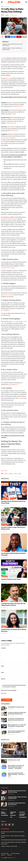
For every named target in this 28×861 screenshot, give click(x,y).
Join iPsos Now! (14, 130)
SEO (11, 817)
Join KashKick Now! (17, 106)
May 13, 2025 (11, 761)
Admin (7, 15)
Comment (4, 648)
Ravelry (3, 310)
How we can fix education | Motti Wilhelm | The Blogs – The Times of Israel (16, 774)
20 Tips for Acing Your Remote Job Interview (13, 754)
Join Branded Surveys (10, 123)
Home (2, 6)
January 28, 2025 (11, 715)
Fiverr (16, 384)
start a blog (9, 78)
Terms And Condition (15, 853)
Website (3, 679)
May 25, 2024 (11, 777)
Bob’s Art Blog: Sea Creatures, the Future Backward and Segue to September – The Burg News (16, 767)
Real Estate (13, 815)
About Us (3, 855)
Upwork (10, 384)
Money (15, 473)
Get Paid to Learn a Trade (14, 760)
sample (20, 398)
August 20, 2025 (11, 728)
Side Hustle (6, 6)
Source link (4, 470)
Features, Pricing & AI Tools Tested (11, 579)
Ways (20, 473)
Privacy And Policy (5, 853)
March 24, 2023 (11, 708)
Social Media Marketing (22, 814)
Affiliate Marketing (3, 813)
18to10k (14, 2)
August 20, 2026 (4, 557)
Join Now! (13, 114)
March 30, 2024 (5, 756)
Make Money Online (13, 813)
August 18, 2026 (4, 633)
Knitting (3, 58)
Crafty (6, 473)
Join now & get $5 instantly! (8, 138)
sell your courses (7, 294)
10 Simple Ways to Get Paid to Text (16, 707)
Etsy (9, 310)
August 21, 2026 (4, 505)
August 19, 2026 (4, 581)
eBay (2, 327)
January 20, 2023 (11, 734)
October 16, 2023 (14, 15)
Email (3, 672)
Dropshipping (4, 815)
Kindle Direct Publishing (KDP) (9, 219)
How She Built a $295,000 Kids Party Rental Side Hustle (13, 839)
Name (3, 666)
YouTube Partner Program (8, 267)
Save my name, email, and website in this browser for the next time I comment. (14, 686)
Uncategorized (22, 817)
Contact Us (9, 855)
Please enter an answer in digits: (9, 690)
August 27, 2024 (11, 770)
